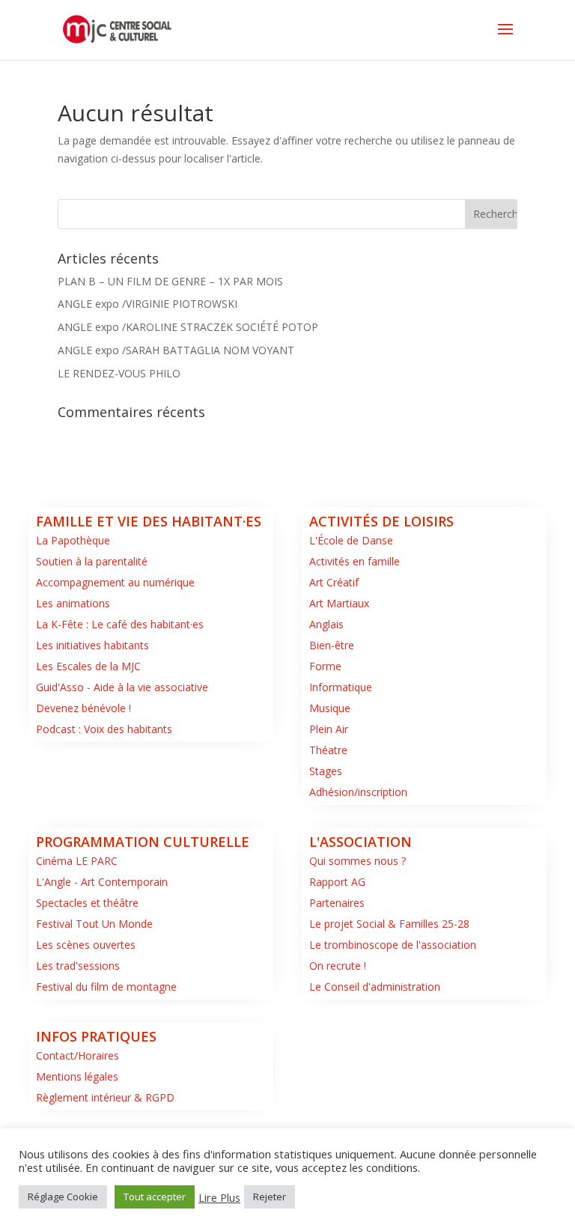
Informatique (340, 687)
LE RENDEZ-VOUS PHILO (119, 373)
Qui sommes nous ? (357, 861)
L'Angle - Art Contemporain (102, 882)
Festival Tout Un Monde (94, 924)
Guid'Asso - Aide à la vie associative (122, 687)
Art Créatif (334, 582)
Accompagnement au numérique (115, 582)
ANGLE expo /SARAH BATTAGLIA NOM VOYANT (176, 350)
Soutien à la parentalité (91, 561)
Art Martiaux (339, 603)
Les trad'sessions (78, 965)
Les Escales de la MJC (88, 666)
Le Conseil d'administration (374, 986)
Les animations (73, 603)
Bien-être (331, 645)
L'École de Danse (351, 540)
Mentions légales (77, 1076)
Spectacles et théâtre (87, 903)
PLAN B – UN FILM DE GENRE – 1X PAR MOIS (170, 281)
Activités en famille (354, 561)
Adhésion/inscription (358, 792)
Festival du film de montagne (106, 986)
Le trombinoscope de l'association (392, 944)
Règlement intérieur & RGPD (105, 1097)
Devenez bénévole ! (83, 708)
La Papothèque (73, 540)
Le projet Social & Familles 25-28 (389, 924)
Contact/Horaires (77, 1055)
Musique (329, 708)
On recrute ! (337, 965)
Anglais (326, 624)
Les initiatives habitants (92, 645)
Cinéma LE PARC (77, 861)
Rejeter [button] (269, 1196)
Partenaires (337, 903)
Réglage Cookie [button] (63, 1196)
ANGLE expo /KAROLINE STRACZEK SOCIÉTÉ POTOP (188, 327)
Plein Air (328, 729)
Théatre (328, 750)
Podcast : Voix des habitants (104, 729)
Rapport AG (337, 882)
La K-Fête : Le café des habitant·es (120, 624)
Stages (325, 771)
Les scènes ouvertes (86, 944)
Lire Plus (219, 1197)
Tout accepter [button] (155, 1196)
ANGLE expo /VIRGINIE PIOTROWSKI (147, 304)
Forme (325, 666)
